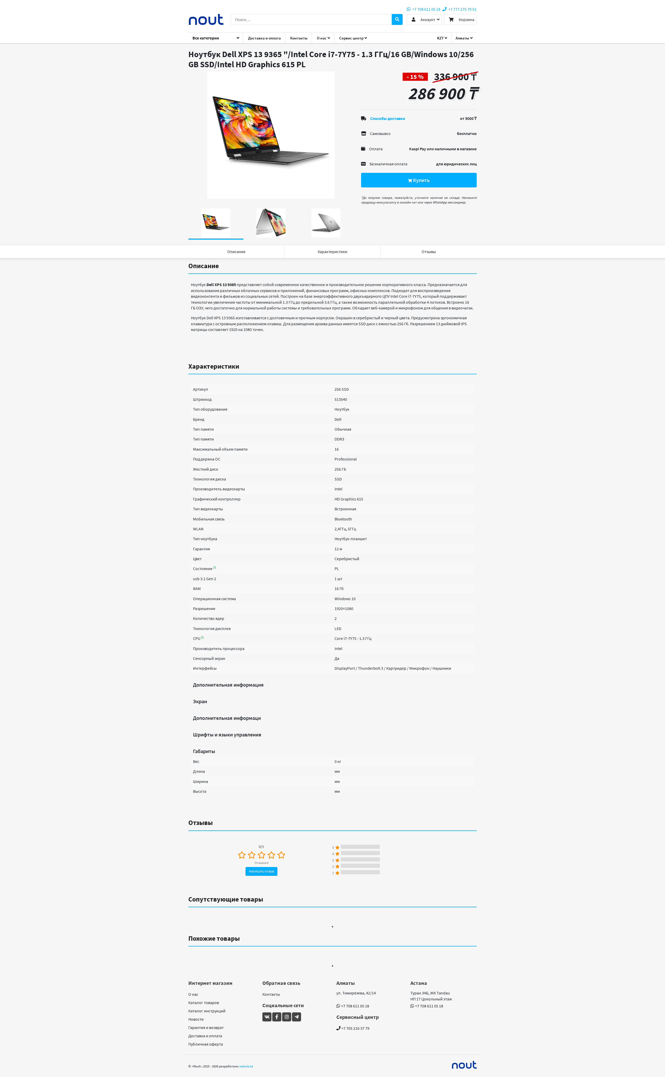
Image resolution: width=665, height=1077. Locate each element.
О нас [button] (322, 38)
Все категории (205, 37)
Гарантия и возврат (206, 1027)
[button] (424, 19)
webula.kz (246, 1066)
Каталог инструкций (206, 1010)
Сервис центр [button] (351, 38)
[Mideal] (464, 1065)
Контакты (299, 38)
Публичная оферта (205, 1044)
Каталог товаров (203, 1002)
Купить (421, 180)
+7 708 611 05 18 (425, 9)
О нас (193, 994)
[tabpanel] (270, 135)
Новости (196, 1019)
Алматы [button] (462, 38)
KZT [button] (440, 38)
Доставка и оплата (264, 38)
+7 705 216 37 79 (355, 1028)
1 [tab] (332, 926)
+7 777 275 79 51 (462, 9)
